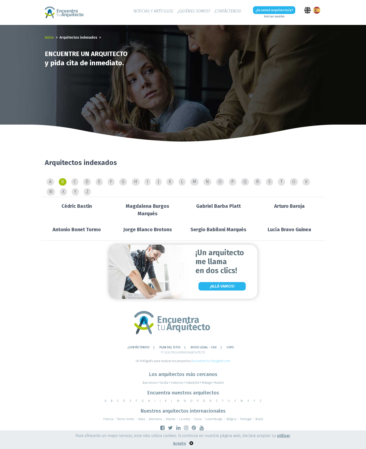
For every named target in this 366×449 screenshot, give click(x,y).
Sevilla (164, 382)
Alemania (155, 419)
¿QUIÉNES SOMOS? (193, 11)
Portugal (245, 419)
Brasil (259, 419)
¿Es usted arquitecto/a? (274, 10)
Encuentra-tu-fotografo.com (211, 361)
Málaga (208, 382)
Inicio (49, 37)
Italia (141, 419)
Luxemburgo (214, 419)
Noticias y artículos (153, 11)
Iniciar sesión (274, 16)
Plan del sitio (170, 347)
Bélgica (231, 419)
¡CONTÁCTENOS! (227, 11)
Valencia (178, 382)
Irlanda (170, 419)
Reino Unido (125, 419)
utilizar (283, 435)
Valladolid (193, 382)
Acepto (179, 443)
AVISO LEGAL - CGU (203, 347)
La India (184, 419)
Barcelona (151, 382)
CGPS (230, 347)
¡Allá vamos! (222, 286)
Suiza (197, 419)
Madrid (219, 382)
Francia (108, 419)
